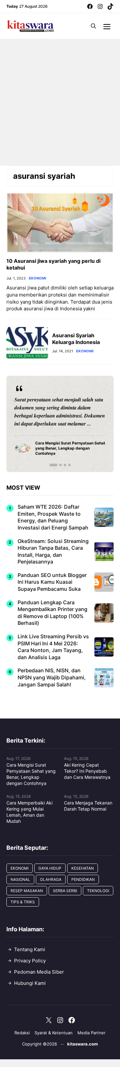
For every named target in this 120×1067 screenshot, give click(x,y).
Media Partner (91, 1032)
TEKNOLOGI (98, 890)
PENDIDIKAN (83, 879)
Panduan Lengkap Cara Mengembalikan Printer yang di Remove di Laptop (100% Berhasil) (52, 612)
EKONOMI (37, 278)
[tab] (53, 465)
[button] (93, 26)
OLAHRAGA (50, 879)
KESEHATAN (82, 868)
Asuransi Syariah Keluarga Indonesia (76, 338)
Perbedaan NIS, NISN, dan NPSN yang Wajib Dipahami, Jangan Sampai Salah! (52, 677)
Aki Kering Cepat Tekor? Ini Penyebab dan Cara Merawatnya (87, 771)
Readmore (29, 423)
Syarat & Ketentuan (54, 1032)
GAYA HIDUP (49, 868)
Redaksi (22, 1032)
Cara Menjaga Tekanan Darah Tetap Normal (88, 806)
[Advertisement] (60, 102)
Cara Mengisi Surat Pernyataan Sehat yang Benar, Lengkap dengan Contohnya (31, 774)
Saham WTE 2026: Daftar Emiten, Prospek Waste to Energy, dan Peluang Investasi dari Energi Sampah (53, 517)
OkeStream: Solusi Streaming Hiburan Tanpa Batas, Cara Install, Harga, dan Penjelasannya (53, 551)
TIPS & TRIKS (23, 901)
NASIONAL (20, 879)
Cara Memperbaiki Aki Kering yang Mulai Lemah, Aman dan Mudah (29, 812)
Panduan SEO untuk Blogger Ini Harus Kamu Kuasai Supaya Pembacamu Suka (52, 582)
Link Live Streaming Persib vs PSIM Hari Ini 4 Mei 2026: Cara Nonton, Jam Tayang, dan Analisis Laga (53, 646)
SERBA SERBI (65, 890)
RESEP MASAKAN (27, 890)
